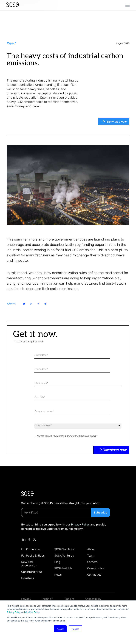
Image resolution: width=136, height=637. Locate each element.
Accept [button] (60, 628)
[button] (126, 5)
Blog (57, 562)
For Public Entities (33, 555)
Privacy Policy (14, 612)
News (58, 574)
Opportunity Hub (31, 571)
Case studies (95, 568)
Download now (116, 121)
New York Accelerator (28, 563)
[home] (13, 5)
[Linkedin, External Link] (24, 539)
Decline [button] (75, 628)
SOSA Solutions (64, 549)
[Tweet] (24, 304)
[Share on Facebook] (38, 304)
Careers (92, 562)
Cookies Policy (32, 612)
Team (90, 555)
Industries (27, 578)
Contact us (94, 574)
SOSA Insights (63, 568)
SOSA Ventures (64, 555)
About (91, 549)
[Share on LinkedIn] (31, 304)
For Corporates (31, 549)
